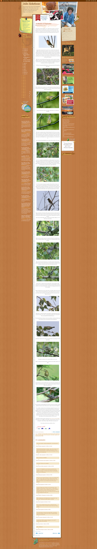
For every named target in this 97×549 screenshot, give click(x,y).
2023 (23, 43)
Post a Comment (37, 531)
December (25, 48)
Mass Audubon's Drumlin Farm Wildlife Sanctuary (25, 207)
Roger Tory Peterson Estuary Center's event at (25, 174)
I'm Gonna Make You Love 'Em (26, 58)
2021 (23, 46)
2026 (23, 38)
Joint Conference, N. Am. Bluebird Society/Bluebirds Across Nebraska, (26, 132)
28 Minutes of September (26, 59)
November (25, 50)
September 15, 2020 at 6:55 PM (47, 474)
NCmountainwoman (42, 460)
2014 (23, 83)
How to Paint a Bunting (26, 61)
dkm (39, 509)
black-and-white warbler (51, 433)
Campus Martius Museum (25, 165)
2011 (23, 88)
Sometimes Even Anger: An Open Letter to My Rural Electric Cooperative (26, 25)
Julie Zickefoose (41, 529)
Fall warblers (52, 434)
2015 (23, 81)
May (24, 67)
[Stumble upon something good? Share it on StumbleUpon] (45, 428)
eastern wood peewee (47, 434)
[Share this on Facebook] (42, 428)
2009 (23, 91)
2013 (23, 84)
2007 (23, 94)
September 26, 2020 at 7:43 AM (48, 517)
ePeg (40, 484)
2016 (23, 80)
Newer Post (39, 533)
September (25, 53)
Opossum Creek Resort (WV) (67, 133)
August (24, 63)
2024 (23, 41)
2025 (23, 40)
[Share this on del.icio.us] (49, 428)
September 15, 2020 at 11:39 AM (47, 454)
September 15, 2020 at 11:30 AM (47, 446)
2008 (23, 92)
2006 (23, 95)
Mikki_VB (40, 495)
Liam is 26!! (24, 28)
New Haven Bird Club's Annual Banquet (25, 182)
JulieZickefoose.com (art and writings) (68, 123)
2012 (23, 86)
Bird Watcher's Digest (66, 119)
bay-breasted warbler (44, 433)
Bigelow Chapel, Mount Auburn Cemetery (25, 218)
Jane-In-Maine (41, 466)
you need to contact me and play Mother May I (45, 543)
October (24, 52)
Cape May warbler (41, 434)
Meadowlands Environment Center (26, 190)
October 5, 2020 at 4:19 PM (48, 529)
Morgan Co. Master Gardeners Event (26, 141)
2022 (23, 44)
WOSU (42, 435)
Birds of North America (66, 121)
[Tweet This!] (39, 428)
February (25, 72)
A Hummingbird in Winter (26, 27)
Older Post (56, 533)
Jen (39, 523)
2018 (23, 77)
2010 (23, 89)
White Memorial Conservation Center (25, 198)
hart (39, 501)
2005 (23, 97)
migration (56, 434)
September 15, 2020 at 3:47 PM (50, 460)
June (24, 66)
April (24, 69)
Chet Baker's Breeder (66, 122)
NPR (63, 131)
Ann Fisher (39, 433)
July (24, 64)
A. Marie (40, 454)
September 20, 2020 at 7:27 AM (45, 501)
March (24, 70)
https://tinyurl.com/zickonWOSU (55, 418)
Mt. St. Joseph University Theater (26, 123)
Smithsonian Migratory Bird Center (68, 136)
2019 (23, 75)
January (24, 73)
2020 (23, 47)
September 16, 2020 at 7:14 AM (46, 484)
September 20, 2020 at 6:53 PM (45, 509)
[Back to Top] (37, 535)
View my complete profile (68, 30)
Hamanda (40, 474)
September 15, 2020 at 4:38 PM (49, 466)
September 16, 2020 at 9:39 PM (47, 495)
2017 (23, 78)
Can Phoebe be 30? (25, 22)
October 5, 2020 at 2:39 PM (44, 523)
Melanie (40, 446)
